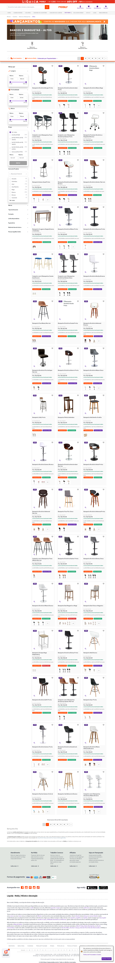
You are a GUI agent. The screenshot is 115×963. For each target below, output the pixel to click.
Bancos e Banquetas (24, 16)
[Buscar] (47, 7)
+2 (47, 811)
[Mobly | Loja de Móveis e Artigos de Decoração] (63, 7)
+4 (73, 623)
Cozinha (15, 16)
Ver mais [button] (12, 200)
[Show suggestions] (26, 174)
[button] (48, 58)
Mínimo (11, 75)
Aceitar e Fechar (106, 958)
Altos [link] (33, 16)
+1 (98, 105)
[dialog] (96, 953)
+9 (47, 199)
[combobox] (16, 174)
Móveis (9, 16)
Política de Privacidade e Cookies (92, 954)
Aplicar (18, 163)
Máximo (21, 75)
